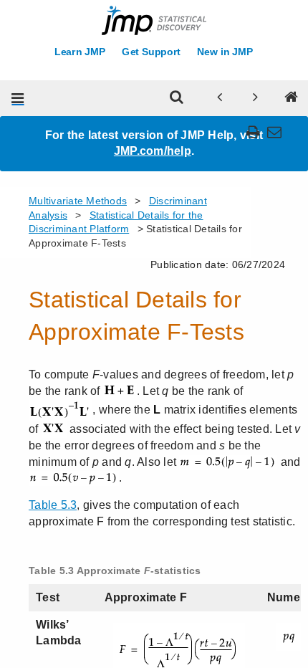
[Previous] (220, 98)
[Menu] (18, 98)
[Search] (177, 98)
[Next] (256, 98)
